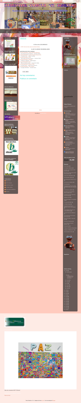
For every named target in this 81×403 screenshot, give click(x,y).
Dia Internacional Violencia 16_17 (70, 179)
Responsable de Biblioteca (11, 189)
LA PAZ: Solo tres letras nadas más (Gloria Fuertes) (30, 46)
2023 (66, 290)
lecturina (67, 147)
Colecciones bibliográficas (69, 175)
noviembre (68, 272)
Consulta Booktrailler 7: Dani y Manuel (27, 66)
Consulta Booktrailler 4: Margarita (26, 59)
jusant (43, 400)
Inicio (40, 110)
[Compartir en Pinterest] (28, 71)
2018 (66, 296)
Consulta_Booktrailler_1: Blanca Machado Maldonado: (30, 52)
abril (67, 283)
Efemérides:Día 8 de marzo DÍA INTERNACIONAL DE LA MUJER (70, 186)
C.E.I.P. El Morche (68, 142)
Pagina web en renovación (70, 126)
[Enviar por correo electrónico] (23, 71)
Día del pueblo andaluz (68, 177)
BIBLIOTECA (21, 32)
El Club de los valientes (68, 189)
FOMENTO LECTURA (45, 32)
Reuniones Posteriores (68, 221)
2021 (66, 293)
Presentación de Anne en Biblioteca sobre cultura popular (70, 207)
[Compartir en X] (25, 71)
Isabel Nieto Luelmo (9, 185)
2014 (66, 303)
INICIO (7, 32)
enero (67, 288)
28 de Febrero (66, 166)
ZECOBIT (67, 136)
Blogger (53, 400)
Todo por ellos (66, 226)
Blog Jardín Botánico (69, 125)
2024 (66, 270)
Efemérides (66, 184)
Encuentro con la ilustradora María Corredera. (69, 192)
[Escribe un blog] (24, 71)
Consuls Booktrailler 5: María (25, 61)
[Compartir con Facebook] (26, 71)
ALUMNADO (36, 32)
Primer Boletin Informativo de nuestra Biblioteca (69, 210)
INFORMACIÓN (14, 32)
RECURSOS (29, 32)
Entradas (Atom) (43, 113)
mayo (67, 281)
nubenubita (67, 112)
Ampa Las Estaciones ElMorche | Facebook (69, 152)
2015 (66, 301)
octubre (67, 280)
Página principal (7, 395)
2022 (66, 291)
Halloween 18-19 (67, 197)
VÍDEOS (53, 32)
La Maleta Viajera (67, 204)
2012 (66, 306)
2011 (66, 307)
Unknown (7, 191)
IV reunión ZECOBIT (68, 202)
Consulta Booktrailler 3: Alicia (25, 57)
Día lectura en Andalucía (68, 182)
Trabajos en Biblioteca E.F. (69, 229)
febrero (67, 286)
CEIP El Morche (9, 182)
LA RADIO (59, 32)
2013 (66, 304)
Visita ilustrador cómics (68, 231)
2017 (66, 298)
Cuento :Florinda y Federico (70, 148)
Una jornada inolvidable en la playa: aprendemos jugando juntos (70, 115)
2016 (66, 299)
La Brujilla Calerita (9, 187)
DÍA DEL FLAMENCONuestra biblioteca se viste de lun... (69, 277)
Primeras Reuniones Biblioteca (69, 212)
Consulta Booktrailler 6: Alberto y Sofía (27, 64)
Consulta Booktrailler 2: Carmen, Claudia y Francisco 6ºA (30, 54)
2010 (66, 309)
